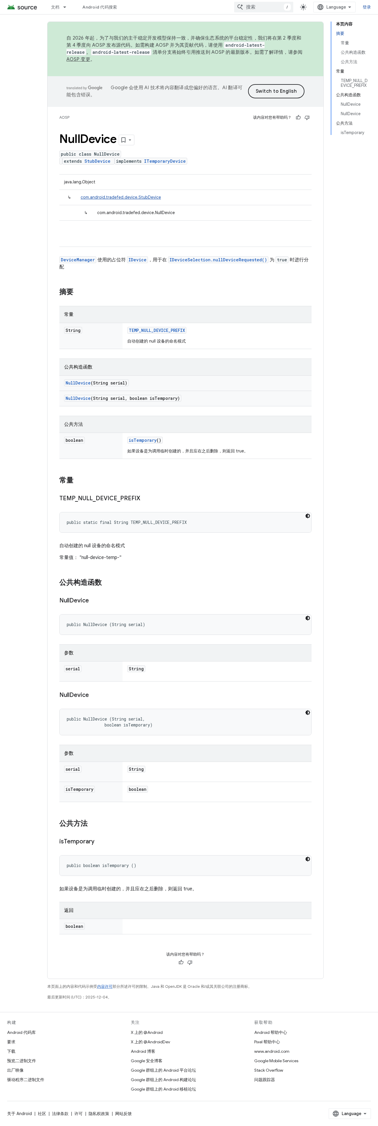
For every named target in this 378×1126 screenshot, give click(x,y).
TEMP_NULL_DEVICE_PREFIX (157, 330)
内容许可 (105, 986)
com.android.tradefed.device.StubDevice (121, 197)
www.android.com (271, 1051)
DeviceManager (78, 260)
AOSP (64, 117)
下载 (11, 1051)
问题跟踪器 (264, 1079)
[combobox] (263, 7)
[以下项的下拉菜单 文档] (67, 7)
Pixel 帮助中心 (267, 1041)
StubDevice (97, 161)
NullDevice (78, 383)
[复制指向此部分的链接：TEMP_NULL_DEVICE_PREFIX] (146, 498)
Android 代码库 (21, 1032)
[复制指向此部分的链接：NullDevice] (95, 600)
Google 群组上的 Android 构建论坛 (163, 1079)
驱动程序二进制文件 (25, 1079)
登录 (367, 7)
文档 (55, 7)
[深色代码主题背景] (307, 515)
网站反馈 (123, 1113)
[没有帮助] (307, 117)
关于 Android (19, 1113)
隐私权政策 (99, 1113)
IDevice (137, 260)
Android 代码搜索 (99, 7)
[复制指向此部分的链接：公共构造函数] (108, 582)
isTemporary (143, 440)
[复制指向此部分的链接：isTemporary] (100, 841)
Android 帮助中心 (270, 1032)
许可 (78, 1113)
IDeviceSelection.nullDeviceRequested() (218, 260)
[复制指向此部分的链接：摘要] (79, 292)
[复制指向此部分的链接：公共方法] (94, 823)
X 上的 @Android (147, 1032)
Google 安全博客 (146, 1060)
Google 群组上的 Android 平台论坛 (163, 1070)
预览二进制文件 (21, 1060)
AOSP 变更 (78, 59)
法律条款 (60, 1113)
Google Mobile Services (276, 1060)
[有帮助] (298, 117)
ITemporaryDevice (165, 161)
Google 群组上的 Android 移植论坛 (163, 1089)
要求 (11, 1041)
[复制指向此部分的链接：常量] (79, 480)
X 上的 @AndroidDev (150, 1041)
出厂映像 (15, 1070)
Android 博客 (143, 1051)
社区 (42, 1113)
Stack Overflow (268, 1070)
